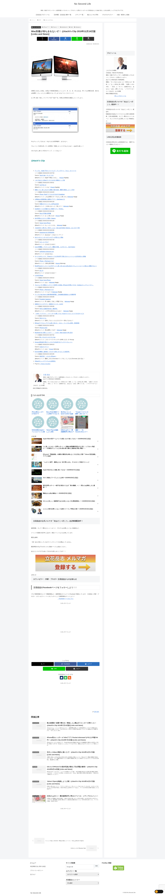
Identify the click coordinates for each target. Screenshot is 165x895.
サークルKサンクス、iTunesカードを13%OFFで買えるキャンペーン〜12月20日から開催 (60, 256)
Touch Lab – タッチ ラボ (46, 175)
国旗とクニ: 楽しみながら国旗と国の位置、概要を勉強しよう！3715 (54, 189)
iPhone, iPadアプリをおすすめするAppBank (52, 194)
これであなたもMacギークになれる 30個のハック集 (50, 180)
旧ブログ (32, 874)
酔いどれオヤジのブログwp (47, 337)
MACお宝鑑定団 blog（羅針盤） (49, 308)
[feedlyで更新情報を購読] (65, 677)
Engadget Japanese (45, 299)
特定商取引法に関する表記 (38, 866)
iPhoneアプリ (47, 27)
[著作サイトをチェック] (61, 677)
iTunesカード (56, 27)
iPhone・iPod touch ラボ (47, 261)
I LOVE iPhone (39, 275)
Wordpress (78, 27)
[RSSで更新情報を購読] (69, 677)
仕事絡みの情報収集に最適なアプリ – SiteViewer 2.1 (50, 199)
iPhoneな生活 (43, 327)
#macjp (61, 177)
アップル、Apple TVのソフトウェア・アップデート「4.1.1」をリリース (55, 170)
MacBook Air (65, 27)
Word (71, 27)
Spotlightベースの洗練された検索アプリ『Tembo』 (49, 209)
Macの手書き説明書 (45, 213)
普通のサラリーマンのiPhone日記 (49, 204)
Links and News (36, 27)
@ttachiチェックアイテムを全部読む (45, 361)
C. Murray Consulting (45, 363)
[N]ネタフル (43, 318)
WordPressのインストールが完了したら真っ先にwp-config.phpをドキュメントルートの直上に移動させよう (66, 266)
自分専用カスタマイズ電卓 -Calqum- (45, 218)
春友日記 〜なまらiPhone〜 (48, 356)
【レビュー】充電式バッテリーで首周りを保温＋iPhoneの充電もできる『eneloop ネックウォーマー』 (64, 285)
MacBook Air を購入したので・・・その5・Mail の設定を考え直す (54, 332)
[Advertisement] (65, 49)
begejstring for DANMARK (47, 232)
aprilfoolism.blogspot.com (47, 251)
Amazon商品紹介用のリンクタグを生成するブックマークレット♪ (53, 342)
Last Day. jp (43, 185)
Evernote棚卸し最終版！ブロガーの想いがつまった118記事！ (52, 351)
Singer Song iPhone (45, 223)
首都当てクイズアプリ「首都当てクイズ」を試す (49, 304)
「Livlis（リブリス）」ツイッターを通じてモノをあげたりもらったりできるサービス (59, 313)
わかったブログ (44, 242)
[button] (88, 39)
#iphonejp (70, 196)
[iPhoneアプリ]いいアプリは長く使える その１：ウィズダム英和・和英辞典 (57, 323)
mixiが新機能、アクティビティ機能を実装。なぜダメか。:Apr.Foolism (55, 247)
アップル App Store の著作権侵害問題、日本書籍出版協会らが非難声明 (55, 294)
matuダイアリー (44, 346)
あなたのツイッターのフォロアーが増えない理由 (49, 237)
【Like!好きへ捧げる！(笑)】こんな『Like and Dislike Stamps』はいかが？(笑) (57, 228)
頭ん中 (41, 270)
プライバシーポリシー (36, 870)
